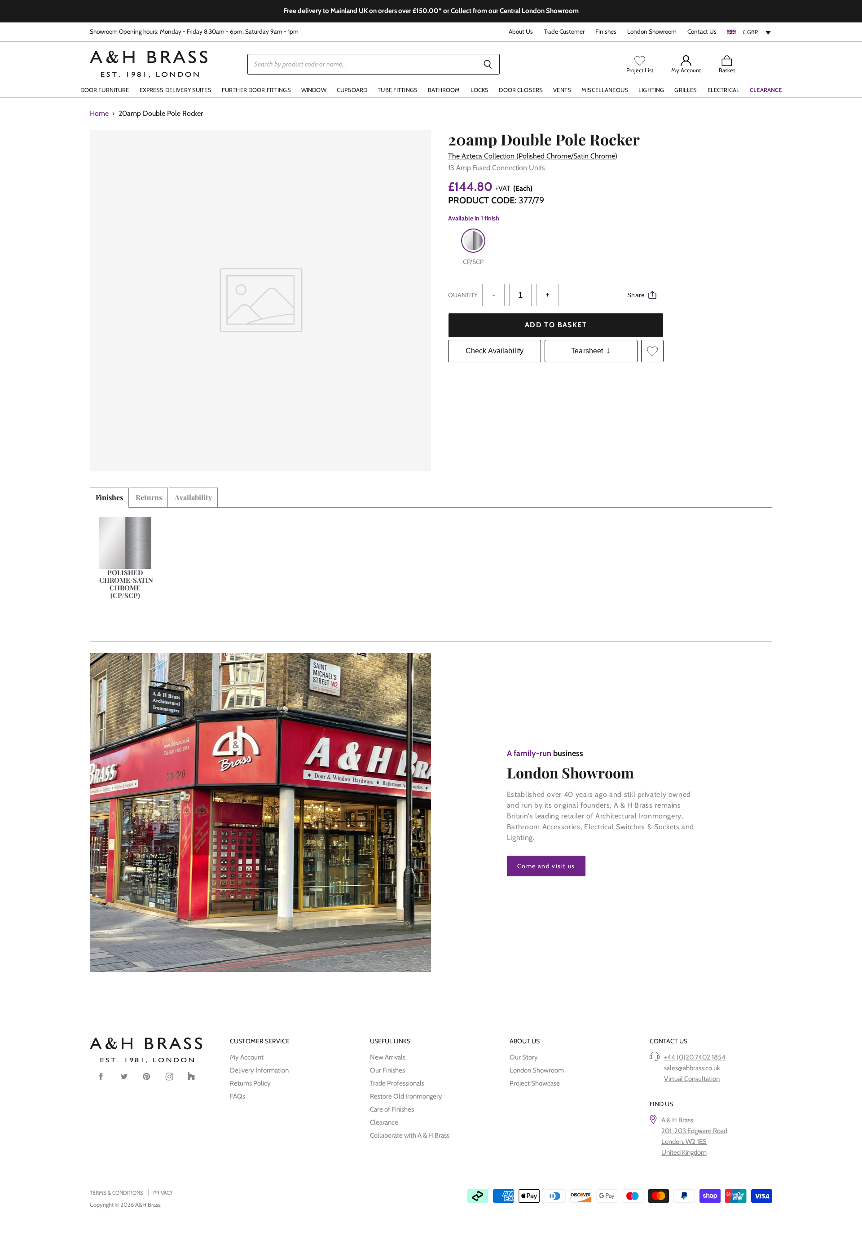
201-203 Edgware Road (694, 1131)
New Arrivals (387, 1057)
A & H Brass (677, 1120)
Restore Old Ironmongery (406, 1096)
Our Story (524, 1057)
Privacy (163, 1192)
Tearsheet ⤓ (591, 351)
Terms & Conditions (116, 1192)
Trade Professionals (397, 1083)
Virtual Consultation (692, 1079)
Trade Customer (564, 31)
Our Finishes (387, 1070)
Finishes (605, 31)
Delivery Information (259, 1070)
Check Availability (495, 351)
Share (636, 295)
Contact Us (702, 31)
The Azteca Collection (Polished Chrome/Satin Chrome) (532, 156)
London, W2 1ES (684, 1142)
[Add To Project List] (652, 351)
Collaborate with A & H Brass (409, 1135)
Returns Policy (250, 1083)
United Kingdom (684, 1152)
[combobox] (749, 32)
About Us (521, 31)
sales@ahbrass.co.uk (692, 1068)
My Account (247, 1057)
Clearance (384, 1122)
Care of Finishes (392, 1109)
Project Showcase (535, 1083)
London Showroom (652, 31)
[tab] (109, 497)
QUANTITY (463, 295)
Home (99, 114)
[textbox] (749, 32)
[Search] (488, 64)
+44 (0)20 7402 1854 (695, 1057)
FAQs (237, 1096)
